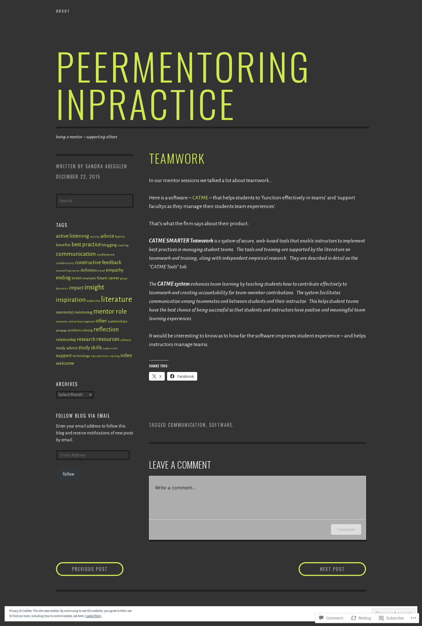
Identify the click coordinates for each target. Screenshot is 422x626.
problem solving (80, 330)
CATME (200, 198)
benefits (63, 245)
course (75, 270)
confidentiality (65, 263)
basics (120, 236)
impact (76, 288)
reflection (106, 329)
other (101, 321)
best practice (86, 244)
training (114, 356)
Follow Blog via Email (83, 415)
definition (88, 270)
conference (106, 255)
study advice (67, 348)
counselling (63, 270)
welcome (65, 363)
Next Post (322, 568)
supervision (110, 348)
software (221, 424)
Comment (346, 529)
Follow (68, 474)
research (86, 339)
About (63, 11)
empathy (114, 270)
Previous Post (82, 568)
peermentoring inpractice (183, 84)
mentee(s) (65, 312)
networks (62, 321)
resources (107, 339)
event (76, 278)
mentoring (83, 312)
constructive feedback (98, 262)
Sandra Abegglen (106, 166)
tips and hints (100, 356)
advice (107, 236)
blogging (109, 245)
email (101, 270)
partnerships (117, 321)
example (89, 278)
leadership (93, 300)
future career (108, 278)
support (64, 355)
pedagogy (61, 330)
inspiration (71, 299)
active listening (72, 236)
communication (187, 424)
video (126, 355)
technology (81, 356)
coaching (123, 245)
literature (116, 299)
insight (94, 287)
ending (63, 277)
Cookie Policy (93, 616)
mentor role (110, 311)
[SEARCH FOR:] (94, 200)
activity (95, 236)
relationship (66, 339)
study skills (90, 347)
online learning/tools (82, 321)
